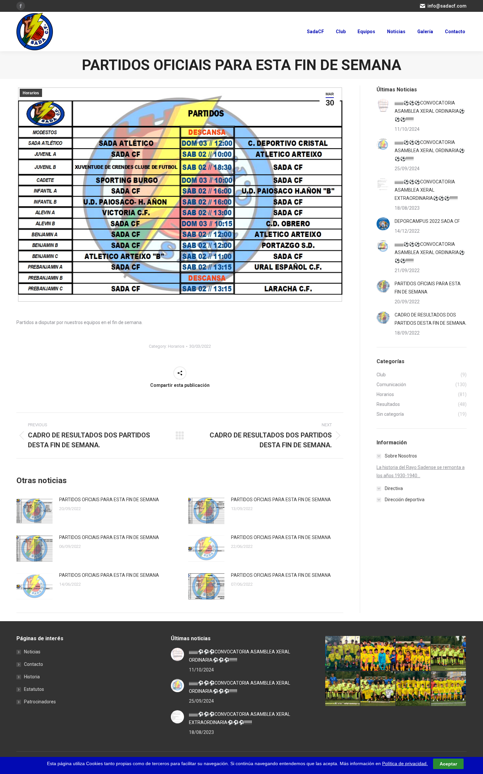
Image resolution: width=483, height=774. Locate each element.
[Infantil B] (342, 653)
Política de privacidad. (405, 763)
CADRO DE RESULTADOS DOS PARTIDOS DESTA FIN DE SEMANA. (431, 319)
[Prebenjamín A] (342, 689)
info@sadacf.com (447, 6)
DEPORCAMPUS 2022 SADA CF (427, 221)
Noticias (32, 651)
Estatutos (34, 689)
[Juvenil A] (448, 689)
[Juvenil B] (413, 689)
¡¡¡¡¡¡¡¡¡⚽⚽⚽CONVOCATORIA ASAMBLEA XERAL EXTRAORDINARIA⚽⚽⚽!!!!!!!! (426, 190)
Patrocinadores (40, 701)
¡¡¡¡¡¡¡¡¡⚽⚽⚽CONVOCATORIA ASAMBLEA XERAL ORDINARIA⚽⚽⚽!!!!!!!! (430, 111)
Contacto (33, 664)
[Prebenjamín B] (448, 653)
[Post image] (34, 511)
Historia (32, 676)
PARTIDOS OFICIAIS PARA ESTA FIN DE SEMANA (109, 499)
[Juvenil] (378, 689)
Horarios (31, 93)
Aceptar (448, 763)
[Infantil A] (378, 653)
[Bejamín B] (413, 653)
